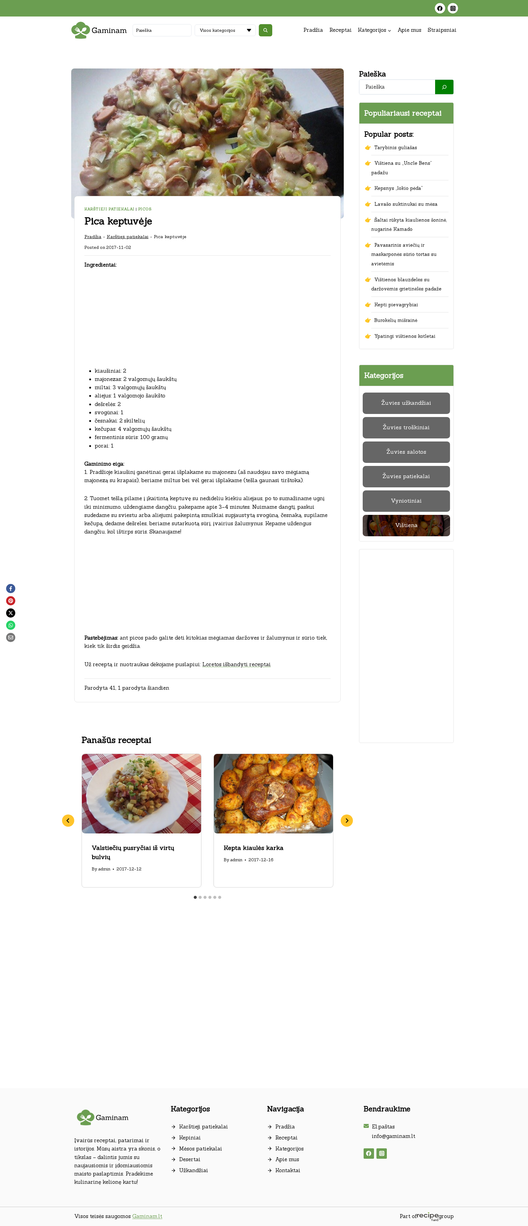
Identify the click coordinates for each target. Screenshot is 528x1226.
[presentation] (141, 793)
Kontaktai (287, 1170)
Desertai (189, 1159)
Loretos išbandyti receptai (236, 664)
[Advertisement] (207, 321)
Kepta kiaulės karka (254, 847)
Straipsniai (442, 30)
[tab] (195, 897)
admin (104, 869)
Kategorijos (289, 1148)
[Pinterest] (10, 600)
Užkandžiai (193, 1170)
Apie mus (409, 30)
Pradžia (313, 30)
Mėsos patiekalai (200, 1148)
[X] (10, 613)
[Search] (444, 87)
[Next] (347, 820)
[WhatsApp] (10, 625)
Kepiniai (190, 1137)
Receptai (340, 30)
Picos (145, 209)
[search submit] (265, 30)
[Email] (10, 637)
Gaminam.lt (147, 1216)
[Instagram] (453, 8)
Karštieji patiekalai (109, 209)
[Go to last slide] (68, 820)
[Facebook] (440, 8)
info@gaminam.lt (393, 1136)
